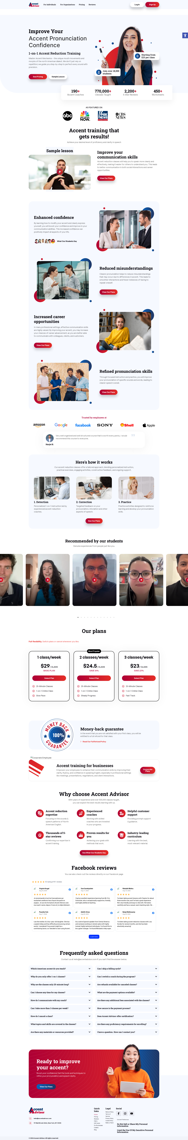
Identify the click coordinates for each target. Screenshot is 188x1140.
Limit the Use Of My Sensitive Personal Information (135, 1131)
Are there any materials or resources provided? (52, 1032)
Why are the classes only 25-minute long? (50, 984)
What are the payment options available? (116, 992)
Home (95, 1114)
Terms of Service (108, 1115)
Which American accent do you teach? (48, 968)
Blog (95, 1130)
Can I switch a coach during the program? (116, 976)
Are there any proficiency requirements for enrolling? (122, 1024)
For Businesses (98, 1125)
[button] (185, 35)
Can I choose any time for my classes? (48, 992)
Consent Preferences (123, 1119)
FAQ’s (95, 1121)
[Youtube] (131, 1113)
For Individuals (50, 4)
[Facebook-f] (118, 1113)
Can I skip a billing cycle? (109, 968)
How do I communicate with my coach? (49, 1000)
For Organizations (67, 4)
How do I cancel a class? (42, 1016)
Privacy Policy (109, 1118)
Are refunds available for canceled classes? (117, 984)
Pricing (82, 4)
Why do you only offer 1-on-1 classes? (48, 976)
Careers (96, 1127)
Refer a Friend (109, 1123)
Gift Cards (97, 1123)
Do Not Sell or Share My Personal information (132, 1125)
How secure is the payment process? (114, 1008)
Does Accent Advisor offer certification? (115, 1016)
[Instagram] (125, 1113)
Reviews (92, 4)
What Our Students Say (67, 241)
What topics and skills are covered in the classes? (53, 1024)
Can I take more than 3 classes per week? (49, 1008)
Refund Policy (109, 1112)
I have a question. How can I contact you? (116, 1032)
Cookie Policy (109, 1120)
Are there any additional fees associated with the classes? (123, 1000)
